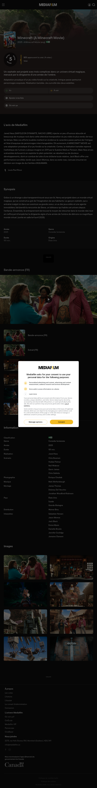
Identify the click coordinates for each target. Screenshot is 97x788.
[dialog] (48, 394)
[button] (48, 394)
